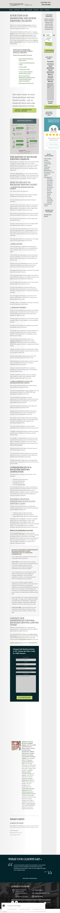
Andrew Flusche (27, 742)
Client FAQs (47, 162)
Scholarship (47, 174)
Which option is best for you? (26, 83)
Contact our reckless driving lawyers (23, 110)
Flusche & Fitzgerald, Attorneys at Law (28, 761)
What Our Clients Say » (25, 859)
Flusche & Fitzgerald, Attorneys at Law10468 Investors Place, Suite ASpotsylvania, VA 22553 (21, 893)
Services (17, 10)
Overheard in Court (49, 172)
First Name (26, 657)
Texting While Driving (49, 195)
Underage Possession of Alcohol (50, 200)
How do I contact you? (12, 909)
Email (26, 661)
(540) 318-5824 (33, 642)
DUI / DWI (49, 182)
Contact (47, 10)
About (11, 10)
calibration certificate (15, 340)
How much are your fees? (25, 909)
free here (29, 773)
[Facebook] (12, 902)
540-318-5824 (18, 42)
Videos (46, 205)
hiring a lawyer (29, 390)
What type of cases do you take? (40, 909)
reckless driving (27, 25)
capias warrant (29, 230)
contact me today (30, 803)
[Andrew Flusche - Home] (21, 4)
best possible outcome (25, 639)
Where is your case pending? (26, 670)
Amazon (24, 775)
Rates (23, 10)
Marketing (46, 168)
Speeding (49, 192)
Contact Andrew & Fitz (15, 834)
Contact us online (14, 642)
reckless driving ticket (26, 35)
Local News (47, 167)
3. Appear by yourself (24, 69)
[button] (4, 906)
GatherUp (56, 147)
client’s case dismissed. (16, 445)
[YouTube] (16, 902)
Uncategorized (48, 204)
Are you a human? (26, 694)
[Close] (45, 903)
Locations (29, 10)
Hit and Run (50, 187)
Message (25, 673)
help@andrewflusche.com (16, 832)
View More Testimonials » (30, 878)
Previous (44, 35)
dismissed (12, 342)
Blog (41, 10)
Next (54, 35)
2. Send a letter (23, 67)
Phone (26, 666)
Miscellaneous (48, 170)
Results (36, 10)
